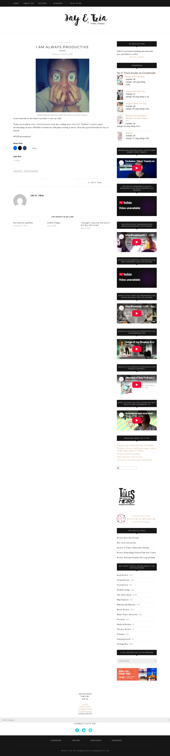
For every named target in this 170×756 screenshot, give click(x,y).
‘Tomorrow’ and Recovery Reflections (134, 460)
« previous (132, 519)
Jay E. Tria (96, 182)
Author (42, 3)
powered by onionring (141, 522)
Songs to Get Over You (135, 91)
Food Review (122, 585)
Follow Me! (85, 696)
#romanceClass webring (141, 516)
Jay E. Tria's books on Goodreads (136, 72)
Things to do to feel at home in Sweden (135, 445)
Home (16, 3)
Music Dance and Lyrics (127, 614)
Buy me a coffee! (137, 57)
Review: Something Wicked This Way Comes (136, 552)
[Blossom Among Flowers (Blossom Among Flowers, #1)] (121, 119)
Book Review (122, 575)
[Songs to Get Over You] (121, 95)
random (140, 519)
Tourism (120, 634)
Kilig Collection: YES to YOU (129, 457)
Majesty (129, 133)
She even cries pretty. (126, 543)
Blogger (58, 3)
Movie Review (123, 609)
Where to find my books (128, 454)
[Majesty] (121, 137)
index (146, 519)
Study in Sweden (124, 624)
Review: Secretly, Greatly (128, 538)
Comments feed (85, 709)
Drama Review (123, 580)
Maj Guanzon (122, 599)
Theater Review (124, 629)
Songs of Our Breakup (135, 76)
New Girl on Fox (31, 171)
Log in (85, 704)
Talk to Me (75, 3)
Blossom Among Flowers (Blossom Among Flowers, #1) (137, 118)
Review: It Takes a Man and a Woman (133, 547)
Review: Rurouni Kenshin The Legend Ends (136, 557)
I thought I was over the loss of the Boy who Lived (95, 224)
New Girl (18, 171)
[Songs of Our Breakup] (121, 80)
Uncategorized (123, 639)
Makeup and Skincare (126, 604)
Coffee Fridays (53, 223)
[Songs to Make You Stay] (121, 107)
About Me (29, 3)
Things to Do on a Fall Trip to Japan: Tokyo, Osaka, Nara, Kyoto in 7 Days (136, 449)
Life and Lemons (62, 43)
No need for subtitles (23, 223)
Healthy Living (123, 590)
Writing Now (122, 644)
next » (151, 519)
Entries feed (85, 706)
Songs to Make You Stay (136, 103)
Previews (121, 619)
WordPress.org (85, 711)
